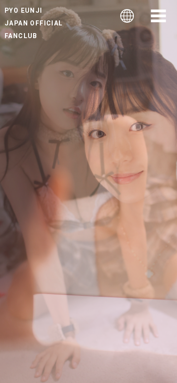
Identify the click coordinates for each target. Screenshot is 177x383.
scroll (88, 331)
